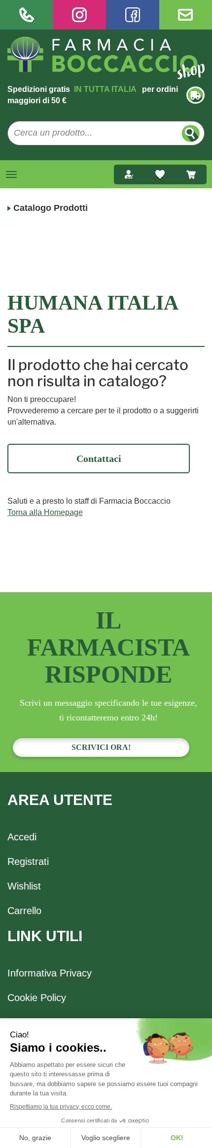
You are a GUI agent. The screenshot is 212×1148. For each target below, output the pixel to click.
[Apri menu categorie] (11, 174)
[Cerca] (190, 133)
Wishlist (24, 886)
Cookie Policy (36, 997)
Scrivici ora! (101, 747)
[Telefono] (26, 14)
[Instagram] (79, 14)
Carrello (24, 910)
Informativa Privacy (49, 973)
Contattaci (98, 458)
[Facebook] (132, 14)
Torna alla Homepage (45, 512)
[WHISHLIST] (160, 174)
